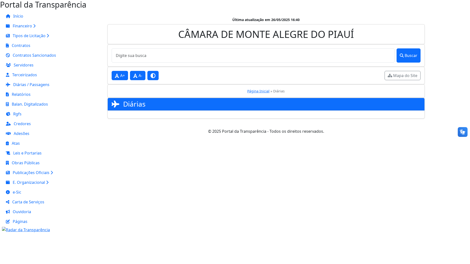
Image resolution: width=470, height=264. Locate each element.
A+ (122, 75)
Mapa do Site (404, 75)
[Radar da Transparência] (26, 229)
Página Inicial (258, 91)
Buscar (411, 55)
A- (140, 75)
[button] (31, 26)
